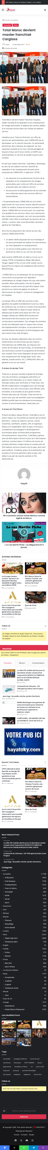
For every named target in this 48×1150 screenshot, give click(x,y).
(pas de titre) (30, 605)
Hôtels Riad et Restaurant (14, 1009)
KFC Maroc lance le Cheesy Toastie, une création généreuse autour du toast (33, 579)
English (5, 945)
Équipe (31, 1135)
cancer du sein (35, 1059)
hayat (7, 44)
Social (7, 899)
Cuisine (6, 931)
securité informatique (29, 1070)
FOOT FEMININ (29, 1063)
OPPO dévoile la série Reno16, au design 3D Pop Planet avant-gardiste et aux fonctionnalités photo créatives (11, 775)
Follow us (6, 1081)
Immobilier (9, 892)
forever (39, 1063)
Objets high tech (11, 938)
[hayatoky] (10, 9)
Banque (6, 913)
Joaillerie (8, 981)
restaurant (6, 1070)
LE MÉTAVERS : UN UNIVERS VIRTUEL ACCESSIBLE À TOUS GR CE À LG (31, 719)
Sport (7, 902)
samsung (16, 1070)
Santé (7, 895)
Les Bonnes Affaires (10, 970)
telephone (17, 1074)
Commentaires (38, 663)
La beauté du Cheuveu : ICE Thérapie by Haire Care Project (30, 687)
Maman (8, 956)
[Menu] (3, 10)
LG (32, 1066)
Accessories (9, 977)
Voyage (6, 1002)
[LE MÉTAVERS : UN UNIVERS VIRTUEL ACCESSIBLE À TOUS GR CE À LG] (8, 720)
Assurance (7, 906)
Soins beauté (10, 927)
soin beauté (7, 1074)
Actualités (14, 20)
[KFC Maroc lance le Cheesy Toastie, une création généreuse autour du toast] (35, 568)
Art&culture (9, 878)
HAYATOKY (40, 1127)
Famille (5, 949)
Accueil (7, 20)
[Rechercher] (45, 10)
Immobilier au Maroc (20, 1066)
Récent (22, 663)
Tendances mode (11, 988)
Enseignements (11, 885)
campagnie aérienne (20, 1059)
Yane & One (37, 1074)
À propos (24, 1135)
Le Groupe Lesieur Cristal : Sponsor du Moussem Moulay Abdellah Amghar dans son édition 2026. (11, 580)
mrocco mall (40, 1066)
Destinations (9, 1006)
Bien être (8, 963)
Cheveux (8, 920)
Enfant (7, 952)
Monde (5, 991)
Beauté (6, 917)
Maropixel (28, 1131)
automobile (6, 1059)
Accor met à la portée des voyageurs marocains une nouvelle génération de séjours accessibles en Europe (12, 609)
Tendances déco (11, 942)
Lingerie (8, 984)
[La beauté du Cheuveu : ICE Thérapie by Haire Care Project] (8, 689)
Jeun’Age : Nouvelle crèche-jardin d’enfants (21, 696)
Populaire (8, 663)
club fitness (6, 1063)
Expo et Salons (11, 888)
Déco (5, 934)
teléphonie (27, 1074)
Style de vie (7, 999)
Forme (5, 959)
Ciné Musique (10, 881)
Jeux (7, 995)
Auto (15, 25)
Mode (5, 974)
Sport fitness (10, 967)
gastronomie (7, 1066)
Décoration (17, 1063)
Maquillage (9, 924)
